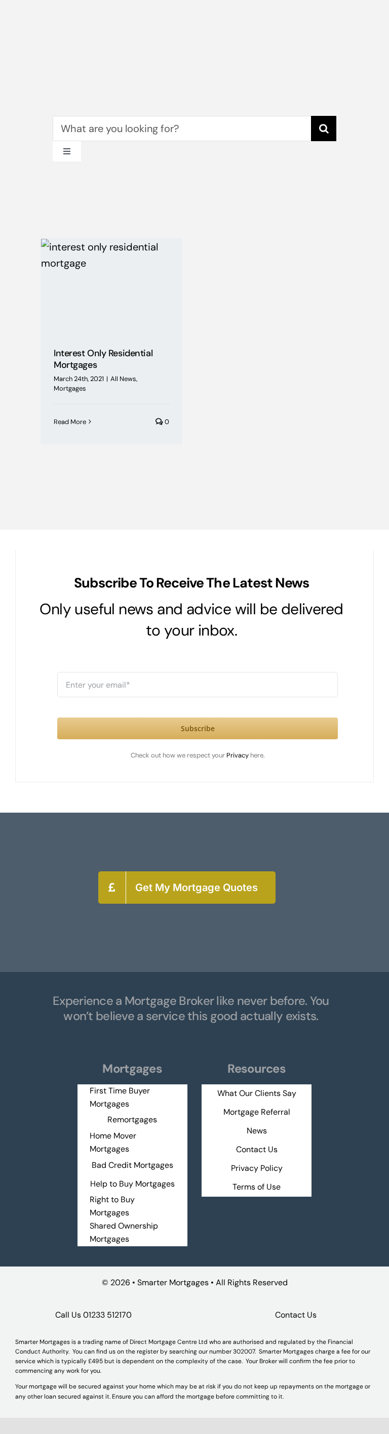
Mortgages (70, 388)
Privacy (238, 755)
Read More (70, 421)
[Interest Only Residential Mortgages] (111, 285)
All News (123, 378)
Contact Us (296, 1315)
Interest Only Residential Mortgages (103, 359)
